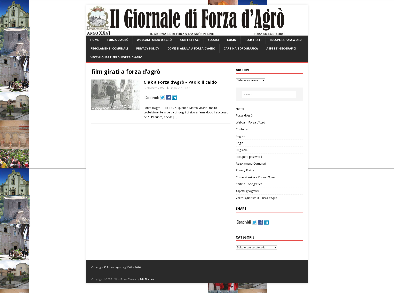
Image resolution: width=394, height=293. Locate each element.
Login (231, 40)
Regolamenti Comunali (109, 48)
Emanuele (176, 88)
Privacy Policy (147, 48)
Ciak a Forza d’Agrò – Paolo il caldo (180, 82)
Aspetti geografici (281, 48)
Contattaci (189, 40)
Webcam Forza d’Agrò (154, 40)
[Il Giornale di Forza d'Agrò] (185, 33)
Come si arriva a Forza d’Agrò (191, 48)
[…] (175, 117)
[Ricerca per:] (269, 94)
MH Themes (147, 279)
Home (94, 40)
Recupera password (286, 40)
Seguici (213, 40)
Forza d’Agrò (117, 40)
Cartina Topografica (241, 48)
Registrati (253, 40)
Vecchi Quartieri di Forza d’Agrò (116, 57)
